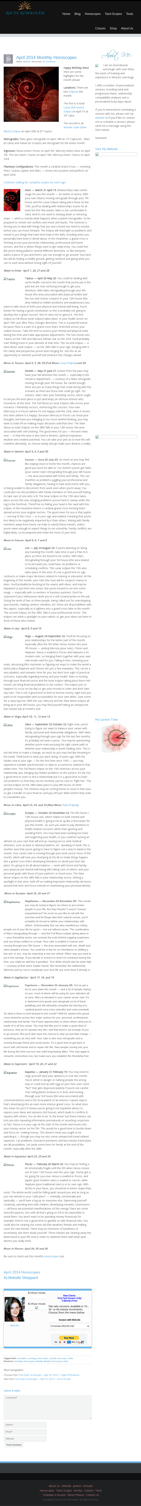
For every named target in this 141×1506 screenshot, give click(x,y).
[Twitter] (56, 1476)
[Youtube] (78, 1476)
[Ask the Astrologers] (25, 9)
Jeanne (77, 1486)
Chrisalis (88, 1486)
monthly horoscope (57, 1358)
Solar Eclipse (69, 805)
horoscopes (42, 1358)
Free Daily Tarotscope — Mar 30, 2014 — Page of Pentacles (49, 1374)
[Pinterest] (73, 1476)
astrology (32, 1358)
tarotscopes (51, 1256)
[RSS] (84, 1476)
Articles (78, 1490)
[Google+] (67, 1476)
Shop (113, 28)
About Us (127, 28)
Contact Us (92, 1495)
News (65, 1361)
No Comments (49, 61)
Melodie (26, 61)
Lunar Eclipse (68, 363)
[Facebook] (62, 1476)
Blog (78, 13)
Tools (129, 13)
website (99, 117)
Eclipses (73, 91)
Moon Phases (76, 1495)
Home (66, 13)
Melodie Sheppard (23, 1278)
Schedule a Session (54, 1495)
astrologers (22, 1358)
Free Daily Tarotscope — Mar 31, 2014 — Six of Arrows (42, 1379)
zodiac (70, 1358)
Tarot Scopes (113, 13)
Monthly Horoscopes (53, 1361)
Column (100, 28)
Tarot (98, 1490)
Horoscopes (93, 13)
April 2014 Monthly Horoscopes (46, 57)
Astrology (18, 1361)
